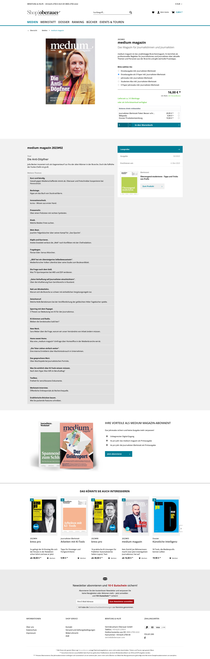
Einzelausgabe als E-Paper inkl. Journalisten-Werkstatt (143, 74)
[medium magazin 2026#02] (65, 447)
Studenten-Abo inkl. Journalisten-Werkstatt (138, 81)
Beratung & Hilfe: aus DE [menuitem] (52, 4)
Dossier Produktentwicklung (131, 118)
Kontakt (69, 627)
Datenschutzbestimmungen (100, 607)
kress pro (35, 541)
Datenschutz (31, 630)
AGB (67, 636)
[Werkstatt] (129, 183)
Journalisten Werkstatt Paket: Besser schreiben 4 (139, 113)
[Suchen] (130, 12)
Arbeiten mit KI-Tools (73, 541)
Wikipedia (123, 115)
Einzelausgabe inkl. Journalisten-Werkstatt (138, 71)
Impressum (31, 633)
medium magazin (132, 541)
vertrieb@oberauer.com (115, 637)
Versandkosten (83, 650)
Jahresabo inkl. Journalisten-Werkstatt (136, 78)
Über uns (30, 627)
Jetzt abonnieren (114, 454)
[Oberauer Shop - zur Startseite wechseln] (46, 13)
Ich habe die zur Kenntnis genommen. (106, 607)
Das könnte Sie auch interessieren (105, 491)
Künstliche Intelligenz (165, 541)
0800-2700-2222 (71, 4)
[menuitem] (112, 12)
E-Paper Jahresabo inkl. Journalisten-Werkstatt (140, 85)
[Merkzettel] (153, 12)
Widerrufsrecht (72, 633)
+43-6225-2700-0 (51, 4)
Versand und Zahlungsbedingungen (80, 630)
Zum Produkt (148, 186)
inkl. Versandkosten (174, 96)
